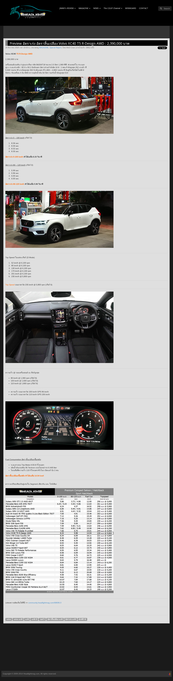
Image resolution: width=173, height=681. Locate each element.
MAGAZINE (84, 8)
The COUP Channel (112, 8)
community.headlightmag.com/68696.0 (44, 603)
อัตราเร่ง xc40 (70, 619)
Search (167, 8)
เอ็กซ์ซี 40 (82, 619)
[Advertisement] (86, 649)
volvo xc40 (18, 619)
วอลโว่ (42, 619)
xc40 (27, 619)
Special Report (55, 48)
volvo (8, 619)
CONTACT (143, 8)
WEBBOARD (130, 8)
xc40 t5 (34, 619)
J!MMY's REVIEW (66, 8)
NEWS (96, 8)
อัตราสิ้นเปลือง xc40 (55, 619)
